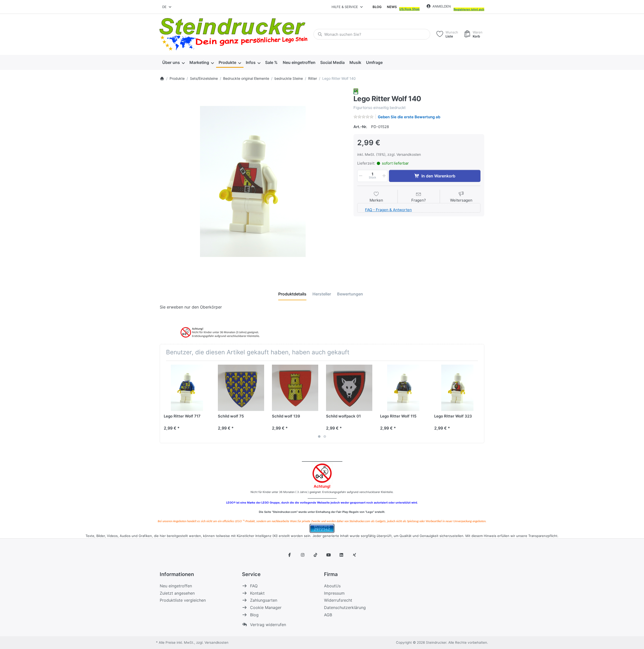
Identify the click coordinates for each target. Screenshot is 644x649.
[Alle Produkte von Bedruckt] (355, 91)
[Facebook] (289, 554)
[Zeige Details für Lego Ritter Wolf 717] (187, 388)
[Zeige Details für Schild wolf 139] (295, 388)
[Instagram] (302, 554)
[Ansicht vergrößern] (253, 181)
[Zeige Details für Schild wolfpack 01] (349, 388)
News (392, 7)
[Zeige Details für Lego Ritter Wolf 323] (457, 388)
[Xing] (354, 554)
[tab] (292, 294)
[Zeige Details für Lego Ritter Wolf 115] (403, 388)
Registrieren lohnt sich (469, 9)
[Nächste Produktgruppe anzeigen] (478, 402)
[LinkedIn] (341, 554)
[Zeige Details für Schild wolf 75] (241, 388)
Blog (377, 7)
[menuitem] (173, 62)
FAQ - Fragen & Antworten (388, 209)
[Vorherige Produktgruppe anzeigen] (165, 402)
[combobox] (167, 7)
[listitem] (253, 181)
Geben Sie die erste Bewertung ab (409, 116)
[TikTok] (315, 554)
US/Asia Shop (409, 9)
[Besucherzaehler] (322, 527)
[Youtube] (328, 554)
